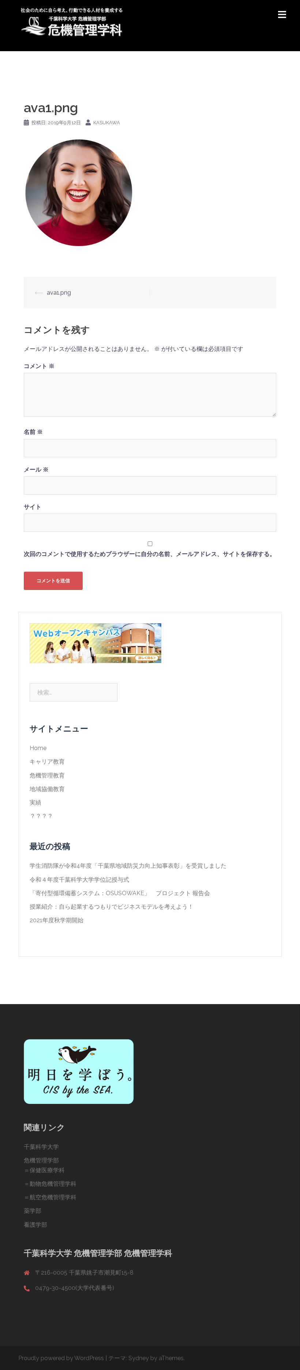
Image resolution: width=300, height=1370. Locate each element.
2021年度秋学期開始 (56, 920)
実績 (35, 802)
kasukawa (106, 122)
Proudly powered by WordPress (61, 1358)
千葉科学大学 (41, 1146)
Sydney (138, 1358)
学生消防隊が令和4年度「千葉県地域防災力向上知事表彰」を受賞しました (128, 865)
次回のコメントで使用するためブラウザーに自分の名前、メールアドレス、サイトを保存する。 (149, 553)
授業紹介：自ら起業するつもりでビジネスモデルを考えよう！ (112, 906)
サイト (32, 506)
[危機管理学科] (71, 25)
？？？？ (41, 816)
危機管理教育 (47, 775)
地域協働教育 (47, 789)
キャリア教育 (47, 761)
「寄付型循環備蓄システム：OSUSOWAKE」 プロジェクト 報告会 (120, 893)
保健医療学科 (47, 1170)
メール (36, 469)
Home (38, 748)
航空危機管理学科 (53, 1197)
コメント (39, 366)
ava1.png (59, 292)
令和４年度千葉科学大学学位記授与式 (79, 879)
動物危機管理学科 (53, 1183)
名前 (33, 431)
